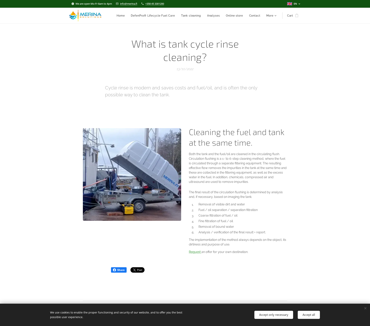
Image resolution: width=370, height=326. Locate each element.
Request (195, 252)
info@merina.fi (128, 3)
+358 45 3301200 (154, 3)
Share (121, 269)
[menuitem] (122, 15)
